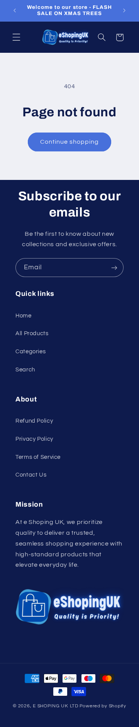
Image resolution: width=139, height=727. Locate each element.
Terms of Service (38, 457)
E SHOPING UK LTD (55, 706)
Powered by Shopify (103, 706)
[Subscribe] (114, 267)
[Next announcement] (124, 10)
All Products (32, 333)
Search (25, 370)
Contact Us (30, 475)
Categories (30, 351)
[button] (16, 37)
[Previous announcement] (14, 10)
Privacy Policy (34, 439)
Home (23, 316)
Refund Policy (34, 421)
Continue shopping (69, 142)
